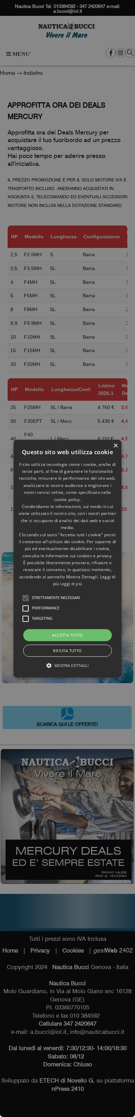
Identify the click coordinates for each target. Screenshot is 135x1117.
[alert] (67, 558)
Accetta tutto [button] (67, 635)
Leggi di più (71, 584)
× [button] (115, 445)
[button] (26, 598)
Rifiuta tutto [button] (67, 650)
